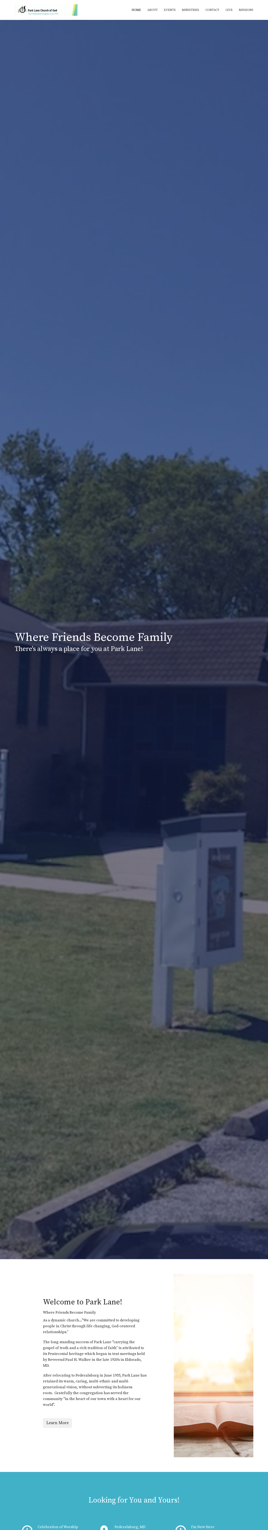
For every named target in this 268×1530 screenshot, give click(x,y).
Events (170, 10)
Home (136, 10)
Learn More (57, 1423)
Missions (246, 10)
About (152, 10)
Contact (212, 10)
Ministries (190, 10)
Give (229, 10)
